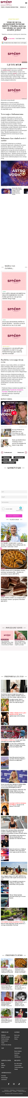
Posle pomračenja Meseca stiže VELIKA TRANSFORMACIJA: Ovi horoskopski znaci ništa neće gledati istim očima (7, 987)
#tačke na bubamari (8, 462)
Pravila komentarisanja (7, 1091)
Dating (15, 1039)
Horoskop (3, 983)
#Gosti (14, 460)
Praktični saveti (14, 19)
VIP (1, 1000)
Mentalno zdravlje (5, 1037)
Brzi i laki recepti (18, 1063)
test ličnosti (4, 1079)
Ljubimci (16, 1055)
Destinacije (17, 1053)
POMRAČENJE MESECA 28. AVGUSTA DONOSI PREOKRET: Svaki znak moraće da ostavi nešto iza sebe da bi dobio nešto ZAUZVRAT (21, 1020)
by (11, 38)
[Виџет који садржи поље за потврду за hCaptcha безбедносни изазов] (12, 509)
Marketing (12, 1090)
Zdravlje (23, 7)
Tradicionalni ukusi (18, 1067)
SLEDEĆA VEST (23, 427)
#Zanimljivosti (19, 457)
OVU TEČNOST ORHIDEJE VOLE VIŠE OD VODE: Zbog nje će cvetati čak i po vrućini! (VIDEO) (7, 643)
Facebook (13, 390)
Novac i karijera (18, 1051)
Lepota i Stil (6, 1060)
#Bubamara (6, 457)
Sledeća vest (21, 452)
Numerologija (4, 1077)
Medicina (3, 1035)
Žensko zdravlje (5, 1039)
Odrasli (4, 291)
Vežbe (2, 1042)
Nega (2, 1063)
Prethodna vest (8, 452)
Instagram (20, 390)
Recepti (17, 1060)
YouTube (4, 391)
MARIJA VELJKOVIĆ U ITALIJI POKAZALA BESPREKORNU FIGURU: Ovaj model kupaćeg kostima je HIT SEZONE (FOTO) (7, 1003)
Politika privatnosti (22, 1091)
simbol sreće (7, 70)
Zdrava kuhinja (17, 1065)
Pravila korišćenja (20, 1090)
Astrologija (6, 1073)
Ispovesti (16, 1037)
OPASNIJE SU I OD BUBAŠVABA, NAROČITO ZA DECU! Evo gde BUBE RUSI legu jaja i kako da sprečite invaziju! (12, 350)
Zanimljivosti (4, 541)
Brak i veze (17, 1035)
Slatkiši (3, 568)
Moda (2, 1067)
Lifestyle (18, 1048)
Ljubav (17, 1032)
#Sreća (5, 460)
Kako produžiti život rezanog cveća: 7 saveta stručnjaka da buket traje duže (19, 442)
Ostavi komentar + (14, 515)
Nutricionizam (4, 1041)
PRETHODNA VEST (6, 427)
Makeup (3, 1065)
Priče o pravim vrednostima (9, 7)
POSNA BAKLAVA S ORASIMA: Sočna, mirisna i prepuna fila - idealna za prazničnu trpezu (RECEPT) (13, 572)
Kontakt (15, 1091)
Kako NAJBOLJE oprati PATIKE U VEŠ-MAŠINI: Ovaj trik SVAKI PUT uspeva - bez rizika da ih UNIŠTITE (21, 1003)
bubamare (24, 68)
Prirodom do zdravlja (6, 1017)
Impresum (6, 1090)
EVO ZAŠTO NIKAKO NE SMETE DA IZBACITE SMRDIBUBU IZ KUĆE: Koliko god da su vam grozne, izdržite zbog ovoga (13, 295)
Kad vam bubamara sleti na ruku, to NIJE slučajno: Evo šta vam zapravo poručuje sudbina (20, 643)
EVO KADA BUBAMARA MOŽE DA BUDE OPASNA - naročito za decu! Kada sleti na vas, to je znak (13, 323)
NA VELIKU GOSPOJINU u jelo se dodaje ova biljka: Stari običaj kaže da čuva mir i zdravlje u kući (13, 544)
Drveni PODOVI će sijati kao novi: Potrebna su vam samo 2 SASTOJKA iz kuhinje (19, 432)
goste (15, 73)
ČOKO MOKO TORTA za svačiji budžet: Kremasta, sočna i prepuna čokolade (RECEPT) (13, 599)
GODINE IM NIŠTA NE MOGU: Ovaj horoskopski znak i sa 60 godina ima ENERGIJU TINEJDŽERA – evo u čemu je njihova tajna (21, 987)
